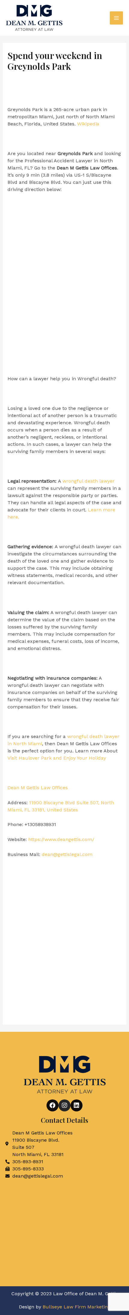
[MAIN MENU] (116, 18)
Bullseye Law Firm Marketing (76, 1307)
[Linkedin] (76, 1105)
